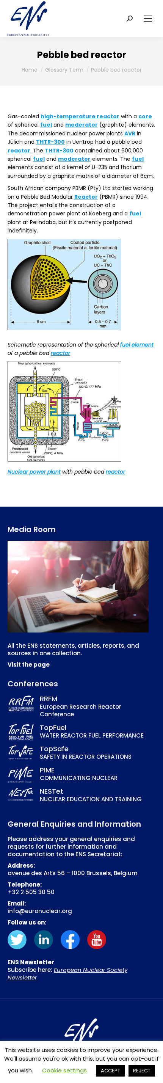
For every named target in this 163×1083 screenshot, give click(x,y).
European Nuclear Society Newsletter (67, 973)
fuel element (137, 344)
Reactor (86, 197)
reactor (19, 150)
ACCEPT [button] (110, 1070)
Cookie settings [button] (64, 1070)
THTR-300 (50, 142)
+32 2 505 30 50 (31, 892)
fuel (46, 125)
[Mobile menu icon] (147, 18)
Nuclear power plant (34, 472)
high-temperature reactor (80, 116)
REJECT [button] (141, 1070)
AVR (129, 133)
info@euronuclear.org (40, 911)
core (145, 116)
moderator (81, 125)
